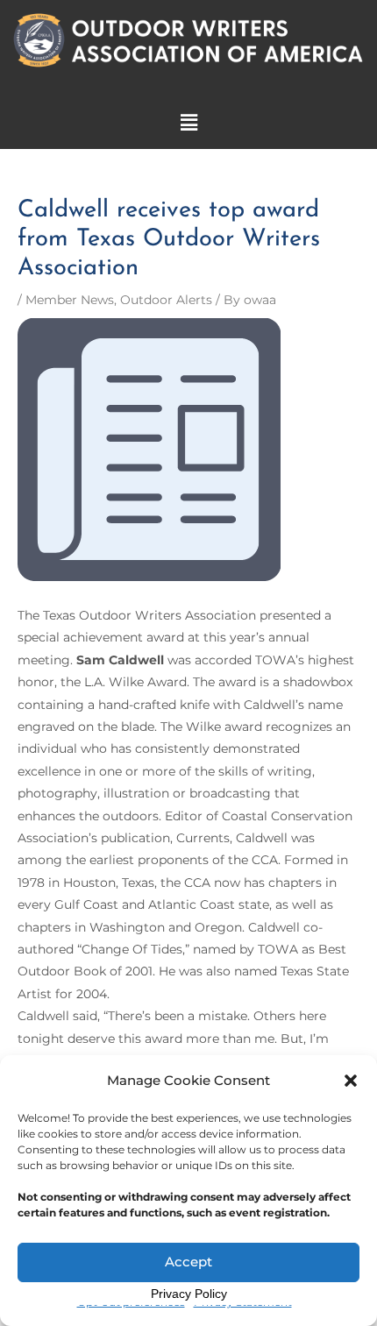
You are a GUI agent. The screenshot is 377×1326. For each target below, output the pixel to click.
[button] (350, 1080)
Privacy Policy (189, 1294)
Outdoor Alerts (166, 300)
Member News (69, 300)
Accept (188, 1261)
